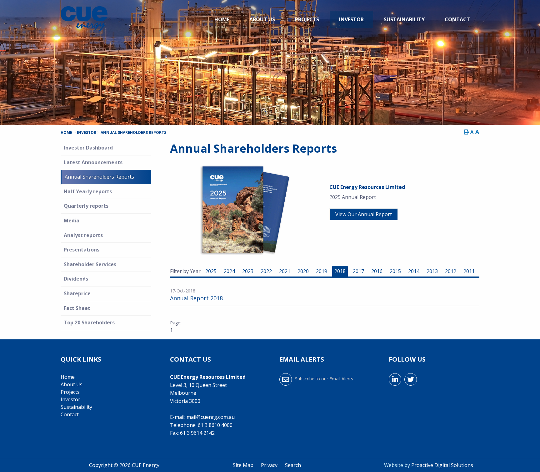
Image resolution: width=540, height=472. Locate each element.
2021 (284, 271)
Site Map (243, 465)
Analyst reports (83, 235)
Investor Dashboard (88, 147)
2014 (413, 271)
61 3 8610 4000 (215, 425)
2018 (340, 271)
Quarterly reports (86, 205)
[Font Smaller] (472, 132)
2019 (321, 271)
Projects (307, 19)
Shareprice (77, 293)
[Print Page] (466, 132)
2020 (303, 271)
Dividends (76, 278)
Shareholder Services (90, 264)
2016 (376, 271)
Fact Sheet (77, 308)
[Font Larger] (477, 132)
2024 (229, 271)
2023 (247, 271)
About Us (262, 19)
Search (293, 465)
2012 (450, 271)
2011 (469, 271)
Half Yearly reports (88, 191)
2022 (266, 271)
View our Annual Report (363, 214)
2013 (432, 271)
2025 (211, 271)
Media (71, 220)
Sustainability (404, 19)
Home (221, 19)
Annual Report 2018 (196, 298)
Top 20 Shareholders (89, 322)
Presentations (81, 249)
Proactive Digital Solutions (442, 465)
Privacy (269, 465)
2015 (395, 271)
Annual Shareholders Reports (99, 176)
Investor (351, 19)
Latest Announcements (93, 162)
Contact (457, 19)
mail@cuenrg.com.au (211, 417)
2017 (358, 271)
